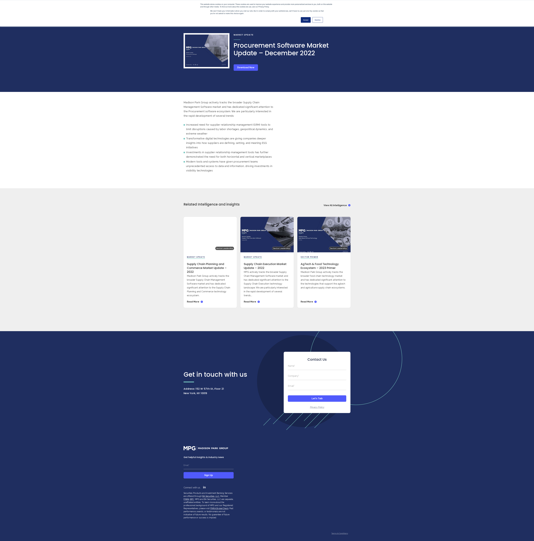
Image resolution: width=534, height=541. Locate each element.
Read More (193, 301)
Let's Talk (317, 398)
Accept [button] (305, 20)
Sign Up (208, 475)
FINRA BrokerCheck (219, 508)
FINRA (186, 499)
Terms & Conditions (339, 533)
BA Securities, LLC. (211, 496)
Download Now (245, 67)
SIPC (192, 499)
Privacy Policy (317, 407)
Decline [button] (318, 20)
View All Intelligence (335, 205)
